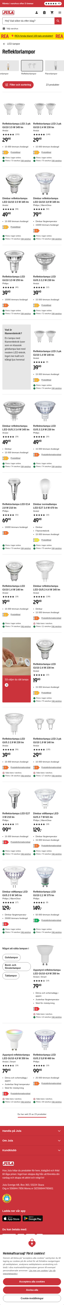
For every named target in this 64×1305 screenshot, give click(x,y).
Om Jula (7, 1140)
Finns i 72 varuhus (49, 314)
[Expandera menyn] (59, 12)
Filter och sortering (20, 84)
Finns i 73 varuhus (18, 161)
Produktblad (15, 152)
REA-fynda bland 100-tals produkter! (34, 36)
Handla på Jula (11, 1130)
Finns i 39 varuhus (49, 1102)
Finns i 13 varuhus (49, 1017)
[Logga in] (36, 12)
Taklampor (11, 975)
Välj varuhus (12, 28)
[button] (6, 1198)
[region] (32, 1270)
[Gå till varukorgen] (52, 12)
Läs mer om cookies (38, 1270)
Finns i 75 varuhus (49, 161)
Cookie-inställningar (32, 1298)
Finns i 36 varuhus (18, 776)
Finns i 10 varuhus (18, 1102)
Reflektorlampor (28, 73)
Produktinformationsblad (51, 455)
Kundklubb (9, 1150)
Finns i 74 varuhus (18, 239)
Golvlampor (11, 957)
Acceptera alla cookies (32, 1281)
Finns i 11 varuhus (48, 626)
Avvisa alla (32, 1290)
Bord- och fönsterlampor (13, 966)
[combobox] (32, 20)
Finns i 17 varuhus (49, 776)
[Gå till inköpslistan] (44, 12)
